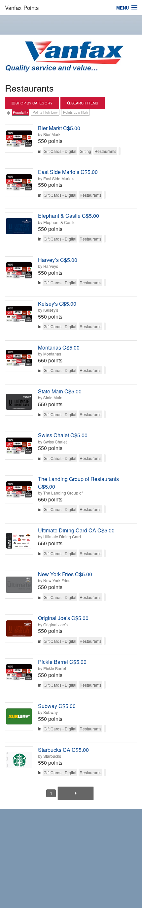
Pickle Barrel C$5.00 (62, 662)
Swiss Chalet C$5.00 (63, 435)
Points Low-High (75, 112)
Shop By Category (34, 102)
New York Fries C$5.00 (65, 574)
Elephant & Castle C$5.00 (68, 215)
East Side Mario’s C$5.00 (68, 172)
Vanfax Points (22, 7)
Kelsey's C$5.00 (57, 303)
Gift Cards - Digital (60, 151)
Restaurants (105, 151)
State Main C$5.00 (60, 391)
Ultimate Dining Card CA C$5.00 (76, 530)
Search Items (84, 102)
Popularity (20, 112)
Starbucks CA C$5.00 (63, 749)
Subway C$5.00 (57, 706)
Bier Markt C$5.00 (59, 128)
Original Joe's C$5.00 (63, 618)
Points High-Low (45, 112)
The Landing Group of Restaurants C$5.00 (78, 482)
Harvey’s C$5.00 (57, 260)
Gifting (85, 151)
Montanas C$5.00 (59, 347)
